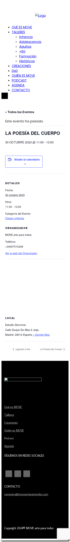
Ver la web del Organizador (21, 253)
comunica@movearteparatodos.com (26, 494)
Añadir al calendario (27, 159)
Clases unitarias (14, 218)
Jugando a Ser (22, 349)
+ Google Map (41, 334)
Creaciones (11, 422)
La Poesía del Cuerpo (51, 349)
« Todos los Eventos (19, 112)
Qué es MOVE (13, 407)
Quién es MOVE (14, 430)
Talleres (9, 415)
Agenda (9, 446)
